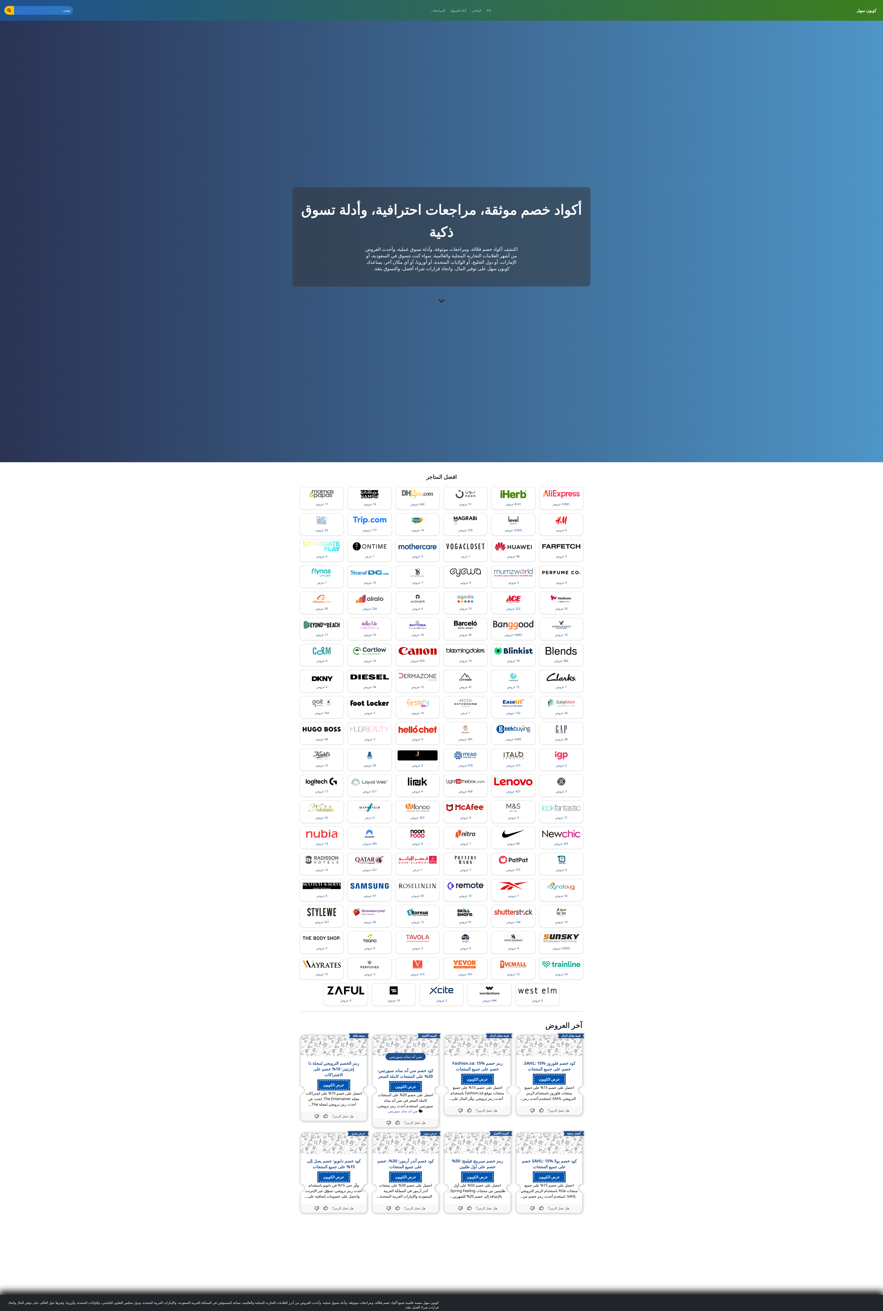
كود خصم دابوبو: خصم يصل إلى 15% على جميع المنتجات (334, 1163)
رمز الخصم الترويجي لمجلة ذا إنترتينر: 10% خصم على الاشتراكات (333, 1068)
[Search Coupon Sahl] (9, 10)
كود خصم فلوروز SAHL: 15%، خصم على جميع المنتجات (549, 1066)
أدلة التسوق (458, 10)
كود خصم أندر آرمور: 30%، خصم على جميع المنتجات (405, 1163)
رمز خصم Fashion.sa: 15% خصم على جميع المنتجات (477, 1066)
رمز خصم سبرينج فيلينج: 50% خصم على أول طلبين (477, 1163)
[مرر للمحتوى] (441, 301)
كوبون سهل (867, 10)
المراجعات (438, 10)
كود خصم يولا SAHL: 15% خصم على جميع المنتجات (549, 1163)
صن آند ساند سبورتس (403, 1111)
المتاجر (476, 10)
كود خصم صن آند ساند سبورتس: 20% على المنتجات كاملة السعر (405, 1073)
